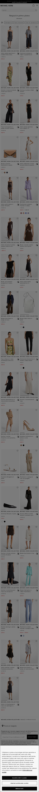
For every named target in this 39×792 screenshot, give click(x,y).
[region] (19, 768)
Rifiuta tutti (19, 788)
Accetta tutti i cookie (19, 778)
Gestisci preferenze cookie (19, 783)
